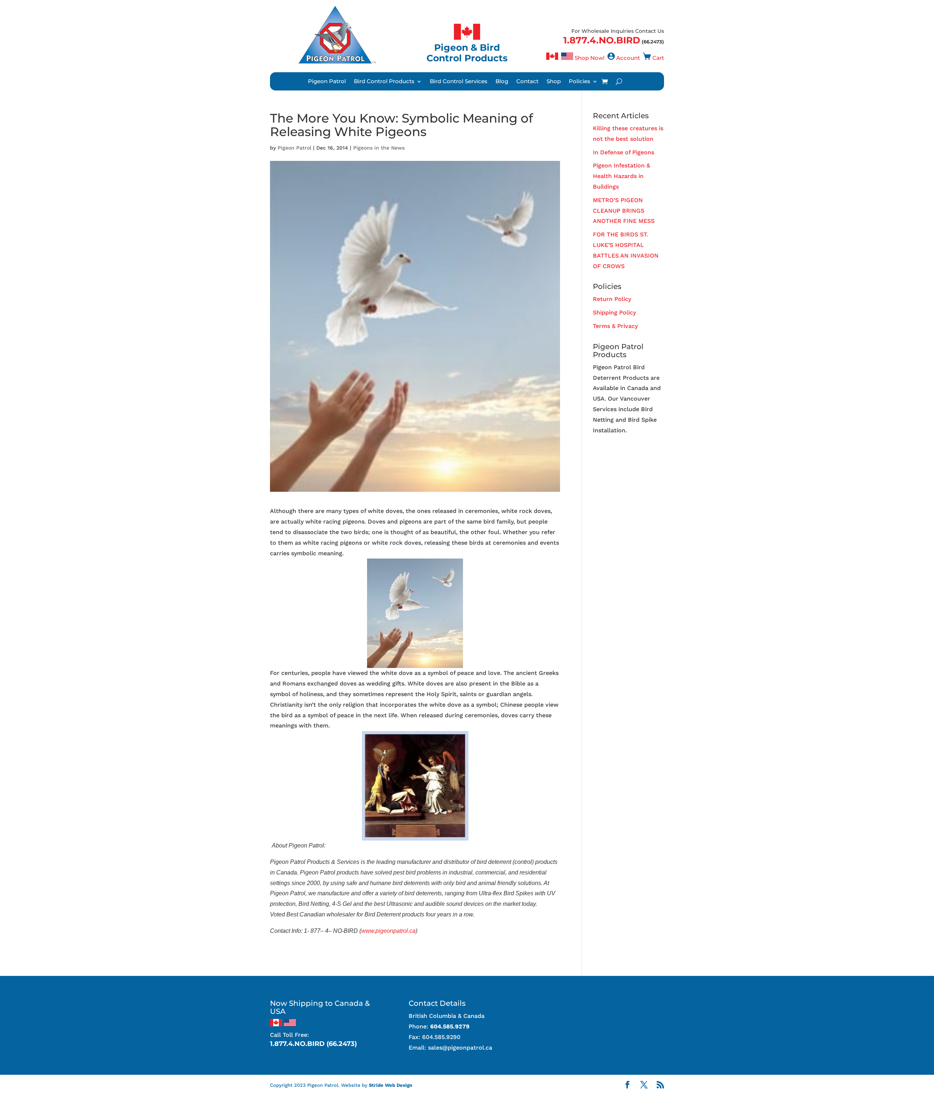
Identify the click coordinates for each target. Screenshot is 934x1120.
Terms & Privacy (615, 326)
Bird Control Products (384, 82)
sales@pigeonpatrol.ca (460, 1047)
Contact (527, 82)
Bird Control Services (458, 82)
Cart (658, 57)
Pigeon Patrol (327, 82)
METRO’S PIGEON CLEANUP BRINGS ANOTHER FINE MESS (624, 211)
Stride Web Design (390, 1085)
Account (628, 57)
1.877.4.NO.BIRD (601, 40)
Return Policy (612, 299)
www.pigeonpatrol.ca (388, 931)
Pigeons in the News (379, 148)
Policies (579, 82)
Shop (554, 82)
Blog (501, 82)
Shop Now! (590, 57)
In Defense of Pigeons (623, 152)
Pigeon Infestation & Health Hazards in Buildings (621, 176)
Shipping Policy (614, 312)
